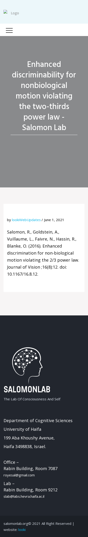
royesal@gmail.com (19, 475)
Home (41, 141)
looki (22, 529)
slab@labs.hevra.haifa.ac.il (24, 496)
